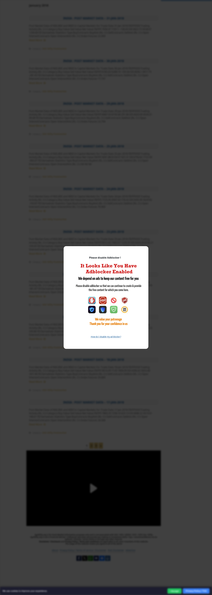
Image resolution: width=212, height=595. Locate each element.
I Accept (174, 591)
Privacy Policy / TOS (196, 591)
